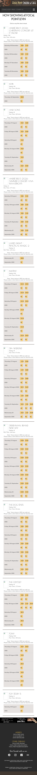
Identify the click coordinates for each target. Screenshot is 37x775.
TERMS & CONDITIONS (10, 767)
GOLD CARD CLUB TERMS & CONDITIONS (18, 768)
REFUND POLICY (28, 767)
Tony (11, 633)
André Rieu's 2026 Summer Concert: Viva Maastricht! (21, 181)
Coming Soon (6, 9)
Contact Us (19, 9)
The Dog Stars (16, 505)
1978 (11, 84)
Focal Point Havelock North (18, 745)
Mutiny (13, 271)
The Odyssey (15, 582)
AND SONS (14, 110)
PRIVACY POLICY (20, 767)
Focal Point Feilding (18, 743)
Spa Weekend (15, 348)
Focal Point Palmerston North (18, 746)
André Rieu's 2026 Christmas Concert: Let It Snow (21, 30)
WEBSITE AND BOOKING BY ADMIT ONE (18, 761)
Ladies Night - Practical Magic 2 (19, 244)
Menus (13, 9)
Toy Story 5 (15, 694)
